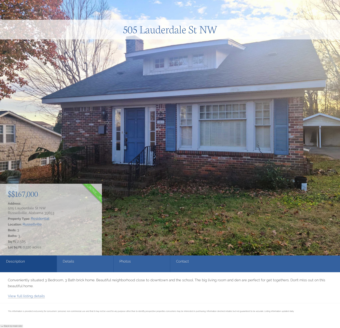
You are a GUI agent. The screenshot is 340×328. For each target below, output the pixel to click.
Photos (125, 261)
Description (15, 261)
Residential (40, 218)
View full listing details (26, 296)
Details (68, 261)
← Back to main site (11, 326)
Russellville (32, 224)
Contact (182, 261)
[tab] (28, 263)
